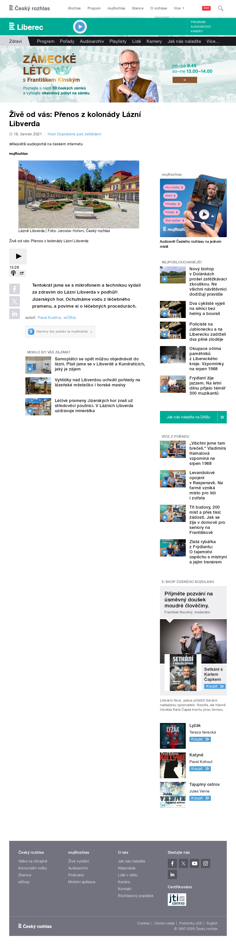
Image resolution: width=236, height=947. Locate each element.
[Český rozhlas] (29, 8)
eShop (24, 882)
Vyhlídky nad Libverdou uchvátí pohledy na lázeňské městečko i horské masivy (97, 382)
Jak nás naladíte (184, 41)
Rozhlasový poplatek (135, 896)
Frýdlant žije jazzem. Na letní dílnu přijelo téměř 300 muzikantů (207, 386)
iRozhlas (74, 8)
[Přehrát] (18, 257)
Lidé (136, 41)
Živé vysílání (173, 220)
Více (213, 41)
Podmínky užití (190, 923)
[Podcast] (13, 273)
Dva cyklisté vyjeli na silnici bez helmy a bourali (207, 308)
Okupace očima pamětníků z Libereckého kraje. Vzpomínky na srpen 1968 (206, 358)
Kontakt (124, 889)
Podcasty (76, 875)
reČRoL (70, 317)
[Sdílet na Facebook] (14, 289)
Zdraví (15, 41)
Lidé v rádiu (128, 875)
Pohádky (170, 204)
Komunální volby (32, 868)
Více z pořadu (175, 436)
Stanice (138, 8)
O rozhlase (158, 8)
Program (94, 8)
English (212, 923)
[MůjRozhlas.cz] (18, 154)
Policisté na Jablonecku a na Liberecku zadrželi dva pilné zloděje (207, 332)
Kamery (197, 31)
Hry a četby (172, 187)
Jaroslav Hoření (71, 231)
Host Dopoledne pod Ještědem (74, 134)
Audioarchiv (201, 26)
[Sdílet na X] (14, 301)
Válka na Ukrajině (32, 861)
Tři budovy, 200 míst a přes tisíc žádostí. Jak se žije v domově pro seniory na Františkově (207, 520)
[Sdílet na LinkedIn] (14, 314)
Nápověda (127, 868)
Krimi (168, 195)
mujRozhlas (116, 8)
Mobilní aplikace (82, 882)
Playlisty (118, 41)
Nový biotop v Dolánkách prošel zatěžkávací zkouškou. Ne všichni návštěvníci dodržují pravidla (208, 281)
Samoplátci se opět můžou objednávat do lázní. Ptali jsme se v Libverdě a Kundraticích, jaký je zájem (100, 363)
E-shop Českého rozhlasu (188, 582)
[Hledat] (220, 8)
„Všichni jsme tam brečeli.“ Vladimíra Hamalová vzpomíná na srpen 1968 (207, 453)
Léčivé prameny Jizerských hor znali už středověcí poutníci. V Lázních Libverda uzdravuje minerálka (94, 405)
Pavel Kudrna (49, 317)
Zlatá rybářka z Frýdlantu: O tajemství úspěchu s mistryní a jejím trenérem (208, 551)
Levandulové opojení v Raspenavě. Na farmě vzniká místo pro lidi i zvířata (206, 485)
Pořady (67, 41)
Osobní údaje (164, 923)
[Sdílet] (22, 273)
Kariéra (124, 882)
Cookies (143, 923)
